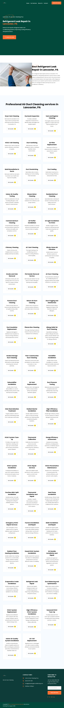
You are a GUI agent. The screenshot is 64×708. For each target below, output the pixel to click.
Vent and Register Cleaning (52, 117)
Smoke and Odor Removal (12, 275)
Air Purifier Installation (32, 222)
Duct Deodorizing (32, 169)
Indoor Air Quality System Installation (12, 640)
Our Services (33, 3)
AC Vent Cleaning (32, 247)
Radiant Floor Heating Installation (12, 552)
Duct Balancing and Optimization (52, 583)
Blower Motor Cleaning (32, 195)
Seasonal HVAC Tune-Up (52, 611)
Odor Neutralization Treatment (12, 410)
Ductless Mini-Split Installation (12, 493)
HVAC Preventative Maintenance (52, 467)
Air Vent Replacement (32, 383)
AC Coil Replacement (32, 640)
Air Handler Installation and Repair (52, 553)
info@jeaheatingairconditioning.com (34, 683)
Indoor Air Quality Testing (12, 195)
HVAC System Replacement (12, 611)
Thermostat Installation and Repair (32, 494)
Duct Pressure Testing (52, 383)
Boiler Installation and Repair (52, 524)
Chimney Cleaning (12, 247)
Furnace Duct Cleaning (12, 302)
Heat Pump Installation (52, 493)
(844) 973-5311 (56, 3)
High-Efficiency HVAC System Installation (31, 612)
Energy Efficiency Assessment (52, 438)
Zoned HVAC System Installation (32, 552)
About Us (40, 3)
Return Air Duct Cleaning (32, 302)
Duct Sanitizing (32, 143)
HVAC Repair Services (32, 467)
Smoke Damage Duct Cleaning (12, 357)
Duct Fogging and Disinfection (52, 302)
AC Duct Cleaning (52, 274)
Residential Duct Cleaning (52, 195)
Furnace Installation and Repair (32, 524)
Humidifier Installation (52, 357)
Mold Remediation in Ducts (12, 170)
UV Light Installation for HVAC (52, 222)
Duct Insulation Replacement (12, 328)
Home (27, 3)
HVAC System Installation (12, 467)
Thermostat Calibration (32, 438)
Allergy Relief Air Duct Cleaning (52, 328)
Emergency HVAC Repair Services (12, 524)
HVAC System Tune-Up (12, 438)
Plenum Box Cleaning (32, 327)
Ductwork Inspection (32, 116)
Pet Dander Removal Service (32, 275)
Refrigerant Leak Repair (32, 583)
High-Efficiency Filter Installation (52, 410)
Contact (46, 3)
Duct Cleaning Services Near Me (16, 704)
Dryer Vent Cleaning (12, 116)
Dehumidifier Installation (12, 383)
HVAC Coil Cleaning (12, 143)
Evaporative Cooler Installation (12, 583)
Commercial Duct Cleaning (12, 222)
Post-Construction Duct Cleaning (32, 357)
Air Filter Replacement (52, 144)
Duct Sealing (52, 169)
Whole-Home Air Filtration (52, 248)
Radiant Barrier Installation (32, 410)
